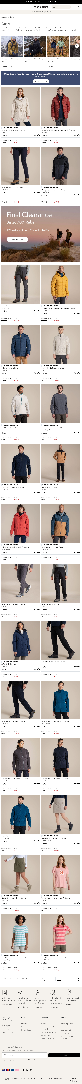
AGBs (42, 1079)
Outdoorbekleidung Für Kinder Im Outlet (58, 60)
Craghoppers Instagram (27, 1070)
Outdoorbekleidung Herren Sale (11, 60)
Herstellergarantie (67, 1023)
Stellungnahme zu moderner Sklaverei (47, 1037)
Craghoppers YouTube (31, 1070)
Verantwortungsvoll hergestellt (47, 1028)
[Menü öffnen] (3, 7)
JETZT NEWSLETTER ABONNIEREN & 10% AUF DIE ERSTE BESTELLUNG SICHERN (41, 12)
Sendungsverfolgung (9, 1032)
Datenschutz (31, 1060)
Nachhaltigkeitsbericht (48, 1032)
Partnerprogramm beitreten (67, 1038)
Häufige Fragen (26, 1027)
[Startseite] (41, 7)
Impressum (31, 1079)
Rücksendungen (7, 1029)
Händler (68, 1005)
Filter (51, 67)
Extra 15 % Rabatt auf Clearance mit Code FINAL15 (41, 2)
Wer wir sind (54, 1007)
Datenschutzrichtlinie (56, 1079)
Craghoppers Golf (67, 1030)
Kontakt (24, 1023)
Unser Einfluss (38, 1007)
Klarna (63, 1027)
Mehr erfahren (7, 1005)
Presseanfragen (26, 1030)
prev (2, 12)
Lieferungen (6, 1026)
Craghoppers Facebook (23, 1070)
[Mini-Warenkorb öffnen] (78, 7)
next (80, 12)
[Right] (77, 46)
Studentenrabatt (66, 1033)
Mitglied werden (41, 81)
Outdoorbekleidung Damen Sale (34, 60)
